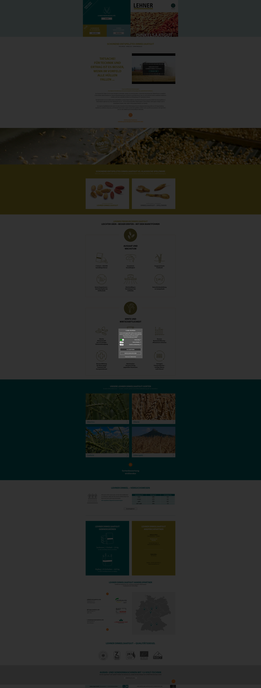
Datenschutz (133, 356)
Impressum (127, 356)
